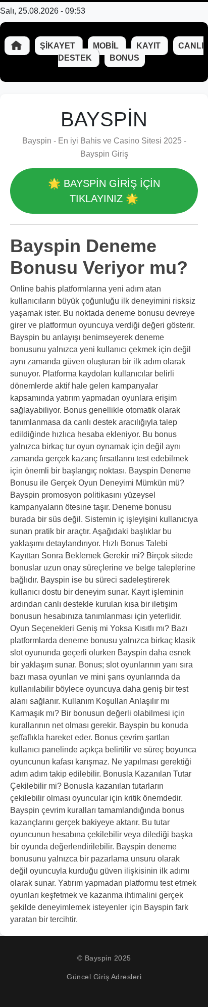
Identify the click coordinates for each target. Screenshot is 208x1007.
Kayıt (149, 45)
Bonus (124, 58)
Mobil (107, 45)
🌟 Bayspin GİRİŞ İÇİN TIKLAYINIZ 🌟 (104, 191)
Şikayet (58, 45)
